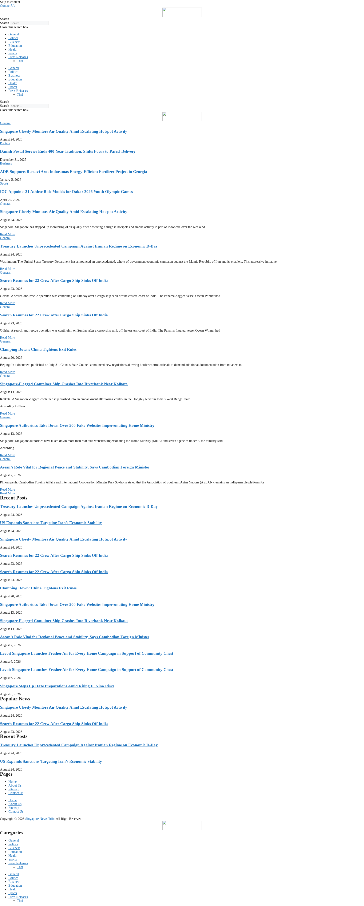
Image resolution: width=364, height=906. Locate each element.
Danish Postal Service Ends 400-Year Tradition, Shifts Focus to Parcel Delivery (68, 151)
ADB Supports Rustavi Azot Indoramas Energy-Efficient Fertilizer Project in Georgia (73, 171)
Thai (20, 61)
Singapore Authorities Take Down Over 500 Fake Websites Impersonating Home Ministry (77, 425)
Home (12, 781)
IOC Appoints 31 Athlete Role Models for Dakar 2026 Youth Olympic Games (66, 191)
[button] (182, 19)
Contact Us (15, 793)
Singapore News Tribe (40, 818)
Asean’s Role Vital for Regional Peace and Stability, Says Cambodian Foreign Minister (74, 467)
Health (12, 49)
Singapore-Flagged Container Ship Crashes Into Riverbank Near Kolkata (64, 384)
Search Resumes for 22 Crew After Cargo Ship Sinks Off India (54, 280)
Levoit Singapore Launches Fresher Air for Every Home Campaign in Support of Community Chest (86, 653)
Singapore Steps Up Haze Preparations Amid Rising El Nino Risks (57, 686)
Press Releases (18, 57)
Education (15, 45)
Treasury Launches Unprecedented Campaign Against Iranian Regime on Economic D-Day (79, 246)
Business (14, 42)
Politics (13, 38)
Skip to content (10, 2)
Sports (12, 53)
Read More (7, 234)
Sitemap (13, 789)
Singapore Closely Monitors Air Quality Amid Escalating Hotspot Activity (63, 131)
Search (4, 23)
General (13, 34)
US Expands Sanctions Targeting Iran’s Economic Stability (51, 523)
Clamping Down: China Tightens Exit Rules (38, 349)
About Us (14, 785)
